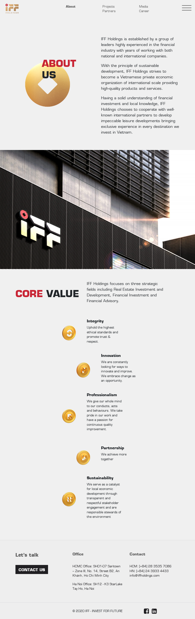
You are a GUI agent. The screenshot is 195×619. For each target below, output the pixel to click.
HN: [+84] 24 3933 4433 (149, 571)
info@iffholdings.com (145, 575)
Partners (109, 11)
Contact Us (32, 569)
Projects (108, 6)
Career (144, 11)
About (70, 6)
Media (143, 6)
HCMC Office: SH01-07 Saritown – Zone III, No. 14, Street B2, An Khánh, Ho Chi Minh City (97, 570)
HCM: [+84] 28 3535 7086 (150, 566)
